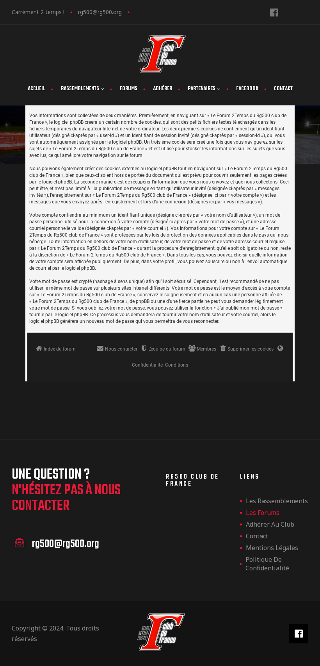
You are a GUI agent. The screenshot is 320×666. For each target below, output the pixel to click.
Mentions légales (272, 547)
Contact (283, 88)
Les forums (262, 512)
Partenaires (201, 88)
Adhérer (162, 88)
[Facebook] (274, 12)
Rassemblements (80, 88)
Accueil (36, 88)
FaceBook (247, 88)
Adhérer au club (270, 524)
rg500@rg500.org (100, 12)
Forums (128, 88)
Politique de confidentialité (267, 563)
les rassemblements (277, 501)
